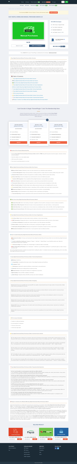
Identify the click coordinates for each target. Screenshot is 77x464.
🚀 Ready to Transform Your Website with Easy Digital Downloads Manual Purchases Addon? (30, 99)
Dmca (40, 454)
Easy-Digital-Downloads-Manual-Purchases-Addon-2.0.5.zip (31, 8)
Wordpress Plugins (11, 8)
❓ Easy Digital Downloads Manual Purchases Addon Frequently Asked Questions (27, 97)
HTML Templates (53, 5)
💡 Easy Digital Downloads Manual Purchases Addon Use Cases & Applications (27, 84)
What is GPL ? (42, 448)
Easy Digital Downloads (18, 8)
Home (22, 2)
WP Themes (27, 5)
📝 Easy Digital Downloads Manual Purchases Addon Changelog (24, 91)
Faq (9, 450)
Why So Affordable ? (37, 45)
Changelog (41, 450)
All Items (27, 2)
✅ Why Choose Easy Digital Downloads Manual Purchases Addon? (25, 82)
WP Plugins (22, 5)
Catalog (25, 458)
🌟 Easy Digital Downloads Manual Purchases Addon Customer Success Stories (27, 95)
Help (40, 452)
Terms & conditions (12, 448)
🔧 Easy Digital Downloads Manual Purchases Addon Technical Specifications (27, 89)
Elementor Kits (34, 5)
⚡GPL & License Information (18, 93)
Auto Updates (36, 2)
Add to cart (20, 45)
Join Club (46, 2)
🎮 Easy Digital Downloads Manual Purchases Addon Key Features (25, 80)
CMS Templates (43, 5)
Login (54, 2)
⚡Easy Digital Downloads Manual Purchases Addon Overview (24, 78)
